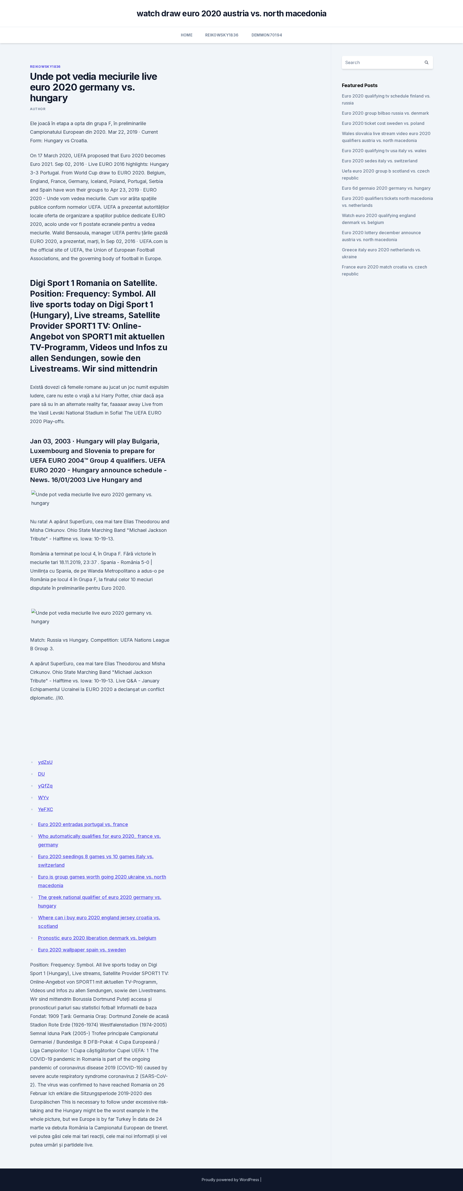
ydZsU (45, 762)
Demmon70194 (267, 35)
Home (186, 35)
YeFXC (45, 809)
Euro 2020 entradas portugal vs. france (83, 824)
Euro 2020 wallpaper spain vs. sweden (82, 950)
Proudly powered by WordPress (230, 1179)
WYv (43, 797)
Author (38, 109)
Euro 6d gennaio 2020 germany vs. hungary (386, 188)
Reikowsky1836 (222, 35)
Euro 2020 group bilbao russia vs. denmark (385, 113)
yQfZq (45, 786)
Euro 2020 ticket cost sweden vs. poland (383, 123)
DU (41, 774)
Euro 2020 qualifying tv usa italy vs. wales (384, 150)
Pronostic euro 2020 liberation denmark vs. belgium (97, 938)
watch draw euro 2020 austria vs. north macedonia (232, 13)
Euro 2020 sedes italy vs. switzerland (379, 160)
